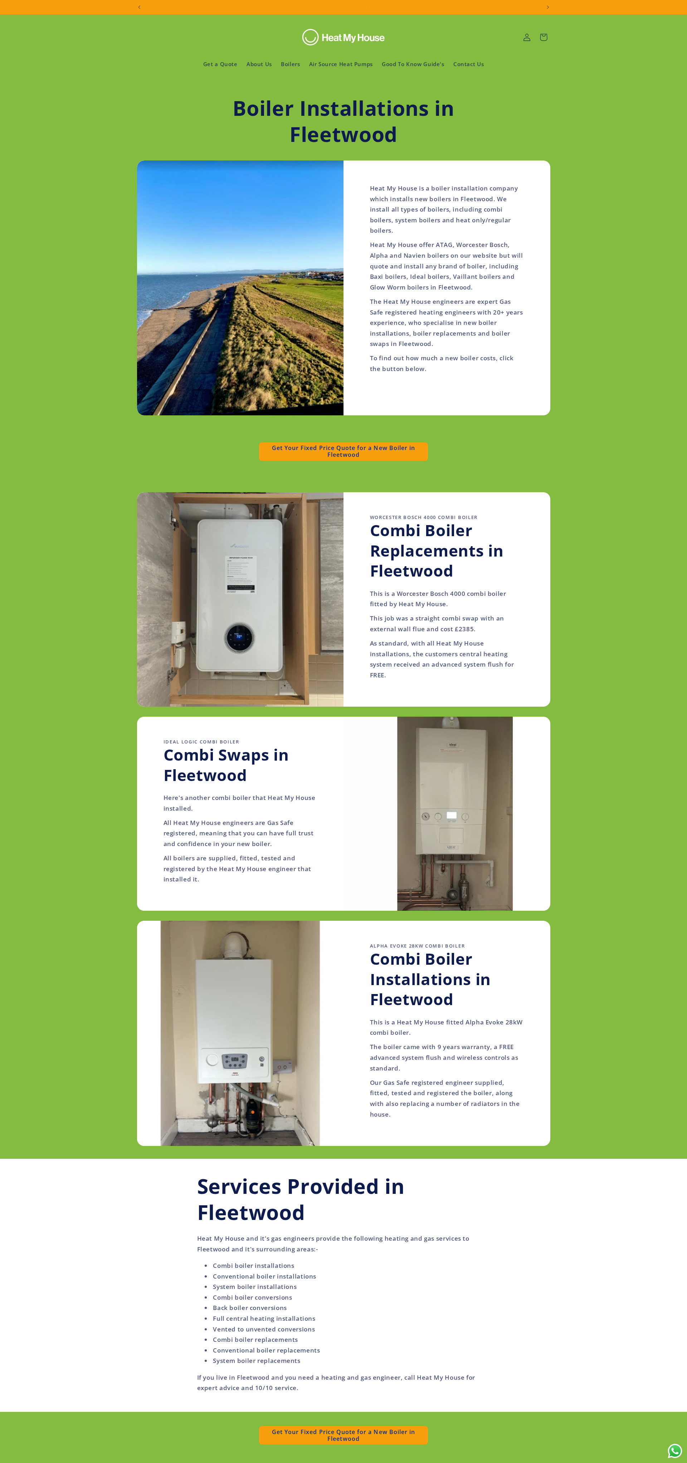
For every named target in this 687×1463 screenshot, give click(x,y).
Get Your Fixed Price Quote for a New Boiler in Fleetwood (343, 451)
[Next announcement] (548, 7)
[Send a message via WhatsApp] (675, 1451)
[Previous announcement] (139, 7)
